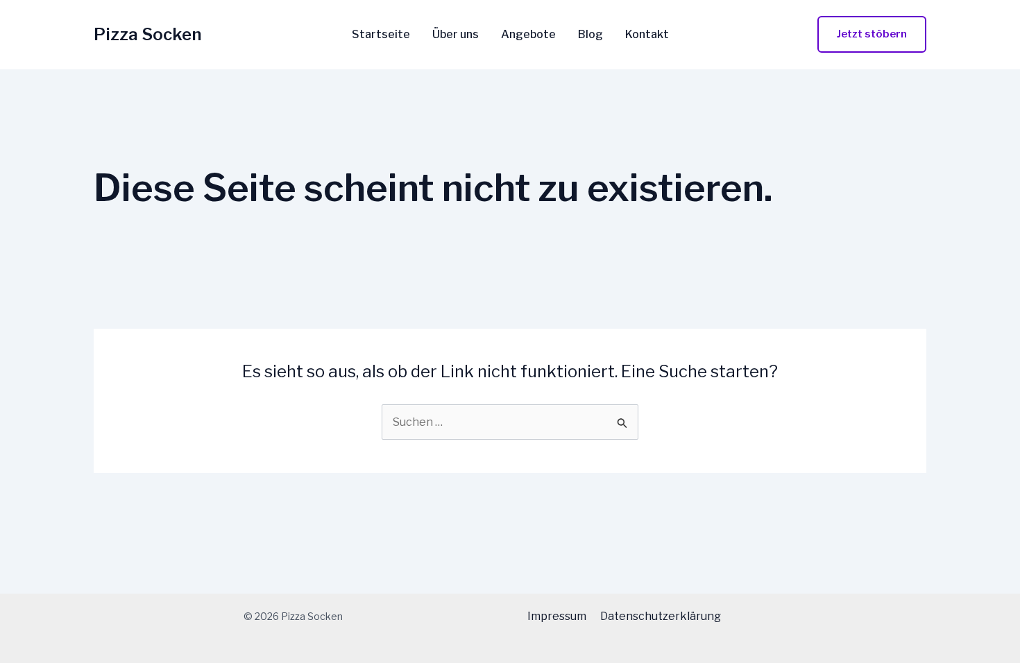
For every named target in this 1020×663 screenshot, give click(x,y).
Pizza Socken (148, 34)
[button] (871, 34)
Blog (590, 34)
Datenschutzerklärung (660, 616)
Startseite (381, 34)
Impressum (556, 616)
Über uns (455, 34)
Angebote (528, 34)
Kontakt (647, 34)
